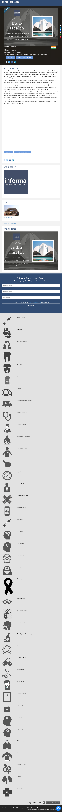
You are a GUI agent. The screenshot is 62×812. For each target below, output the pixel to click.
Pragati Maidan (8, 217)
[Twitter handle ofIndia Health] (7, 160)
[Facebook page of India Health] (10, 160)
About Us (4, 808)
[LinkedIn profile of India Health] (12, 160)
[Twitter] (9, 62)
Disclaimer (40, 808)
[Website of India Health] (7, 62)
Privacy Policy (30, 808)
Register (10, 57)
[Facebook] (12, 62)
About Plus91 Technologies (17, 808)
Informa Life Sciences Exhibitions (12, 195)
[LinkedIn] (14, 62)
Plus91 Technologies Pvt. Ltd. (41, 809)
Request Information (24, 57)
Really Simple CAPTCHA (34, 302)
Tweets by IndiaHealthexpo (9, 223)
